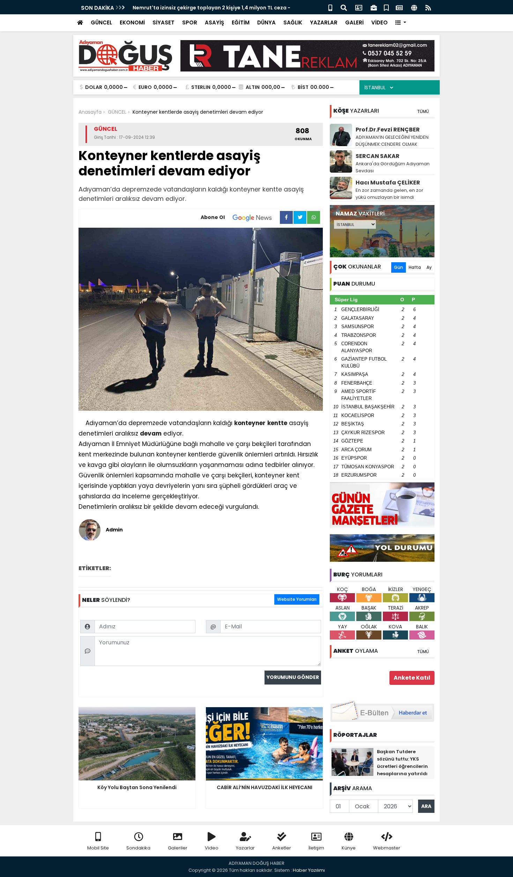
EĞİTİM (241, 22)
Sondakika (138, 848)
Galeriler (177, 848)
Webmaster (386, 848)
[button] (401, 23)
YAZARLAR (323, 22)
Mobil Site (98, 848)
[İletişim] (359, 7)
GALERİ (354, 22)
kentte (277, 423)
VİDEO (379, 22)
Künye (349, 848)
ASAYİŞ (214, 22)
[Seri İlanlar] (386, 7)
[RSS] (428, 7)
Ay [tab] (429, 267)
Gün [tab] (398, 267)
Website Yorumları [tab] (297, 599)
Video (211, 848)
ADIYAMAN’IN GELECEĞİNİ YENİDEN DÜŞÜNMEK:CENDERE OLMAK (392, 141)
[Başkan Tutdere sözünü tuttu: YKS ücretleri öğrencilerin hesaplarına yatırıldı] (352, 761)
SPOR (189, 22)
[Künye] (414, 7)
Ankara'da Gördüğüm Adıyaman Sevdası (393, 167)
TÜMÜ (423, 111)
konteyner (250, 423)
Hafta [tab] (415, 267)
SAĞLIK (292, 22)
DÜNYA (266, 22)
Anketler (281, 848)
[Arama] (343, 7)
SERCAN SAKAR (378, 156)
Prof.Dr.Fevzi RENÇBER (388, 130)
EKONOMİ (132, 22)
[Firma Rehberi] (373, 7)
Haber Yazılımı (309, 870)
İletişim (316, 848)
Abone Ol (213, 217)
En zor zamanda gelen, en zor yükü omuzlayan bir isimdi (389, 194)
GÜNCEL (101, 22)
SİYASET (163, 22)
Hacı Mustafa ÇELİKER (388, 183)
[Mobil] (330, 7)
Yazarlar (245, 848)
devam (151, 433)
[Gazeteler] (399, 7)
